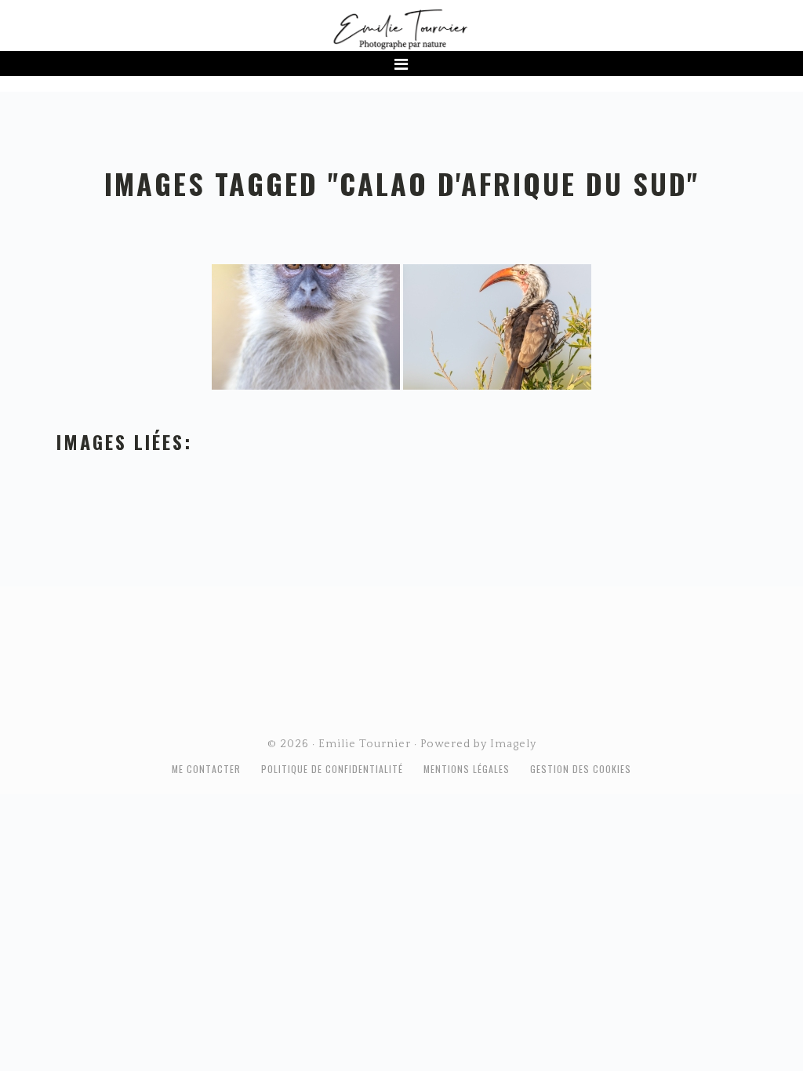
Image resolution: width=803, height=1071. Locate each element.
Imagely (513, 744)
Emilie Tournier (401, 28)
